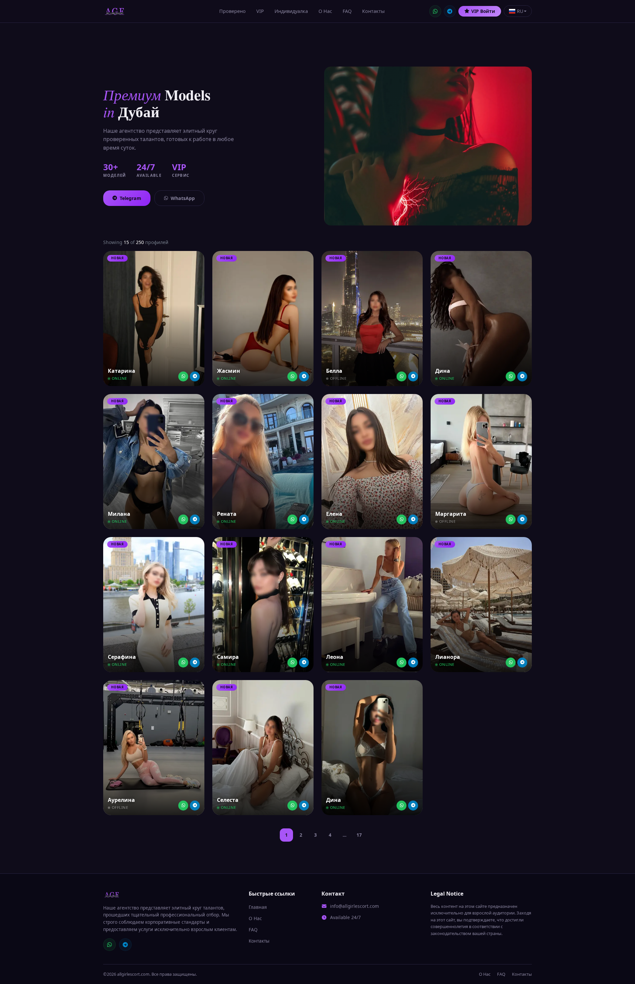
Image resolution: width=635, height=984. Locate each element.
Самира (228, 657)
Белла (334, 370)
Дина (442, 370)
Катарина (121, 370)
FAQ (347, 11)
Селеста (227, 800)
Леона (334, 657)
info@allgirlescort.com (354, 906)
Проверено (232, 11)
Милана (119, 513)
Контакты (373, 11)
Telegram (130, 198)
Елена (334, 513)
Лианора (447, 657)
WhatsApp (183, 198)
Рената (226, 513)
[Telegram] (450, 11)
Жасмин (228, 370)
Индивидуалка (291, 11)
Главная (258, 907)
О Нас (325, 11)
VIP (260, 11)
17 (359, 835)
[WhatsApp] (435, 11)
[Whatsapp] (183, 376)
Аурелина (121, 800)
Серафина (122, 657)
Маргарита (450, 513)
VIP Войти (483, 11)
